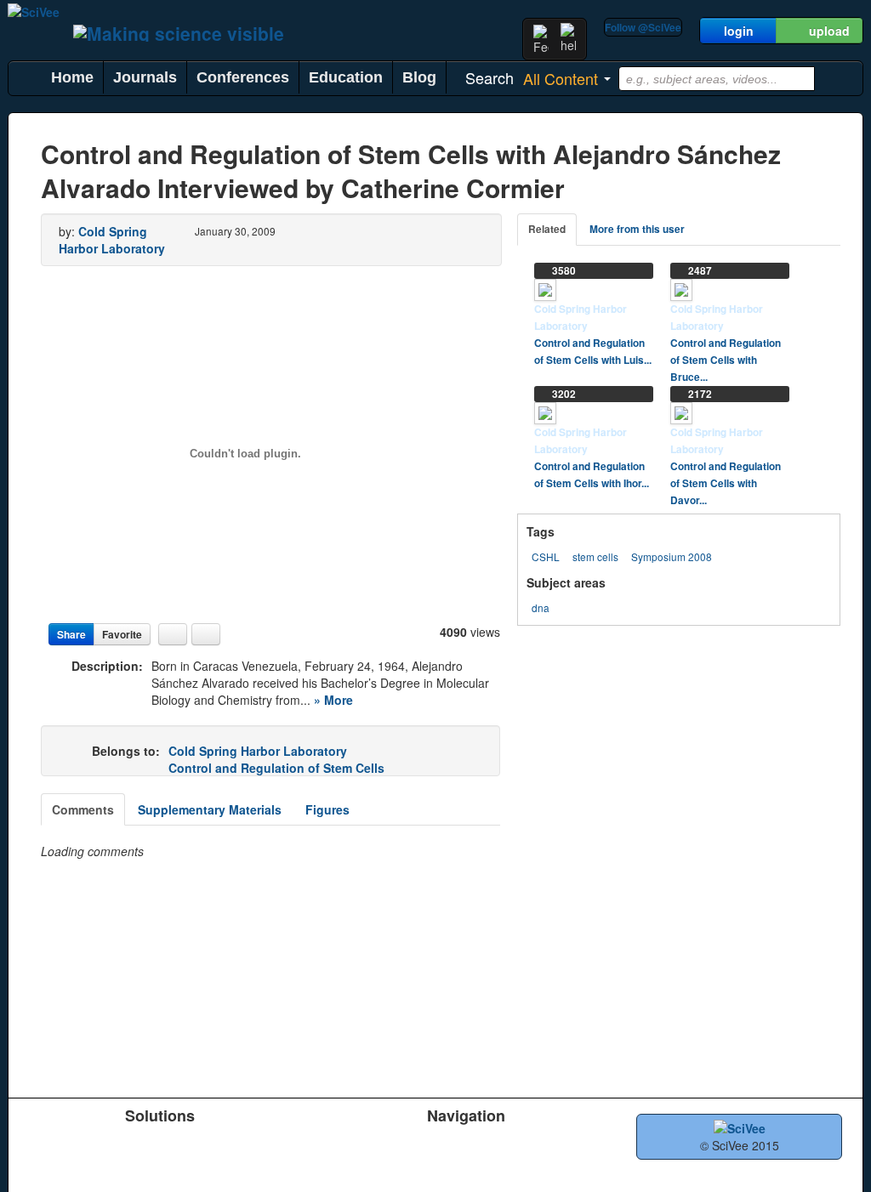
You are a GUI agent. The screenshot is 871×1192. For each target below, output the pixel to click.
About (550, 1143)
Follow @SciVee (643, 27)
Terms (432, 1165)
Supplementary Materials (210, 809)
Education (346, 77)
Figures (327, 809)
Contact (555, 1165)
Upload (315, 1143)
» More (333, 699)
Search (315, 1165)
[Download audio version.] (172, 634)
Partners (438, 1143)
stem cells (595, 556)
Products (47, 1143)
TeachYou (169, 1143)
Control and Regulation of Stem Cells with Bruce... (725, 360)
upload (829, 30)
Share (71, 634)
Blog (419, 77)
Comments (83, 809)
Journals (145, 77)
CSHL (546, 556)
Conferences (242, 77)
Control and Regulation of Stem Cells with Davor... (725, 483)
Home (72, 77)
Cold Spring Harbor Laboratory (112, 240)
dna (540, 607)
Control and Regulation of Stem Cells (276, 767)
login (739, 30)
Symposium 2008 (671, 556)
